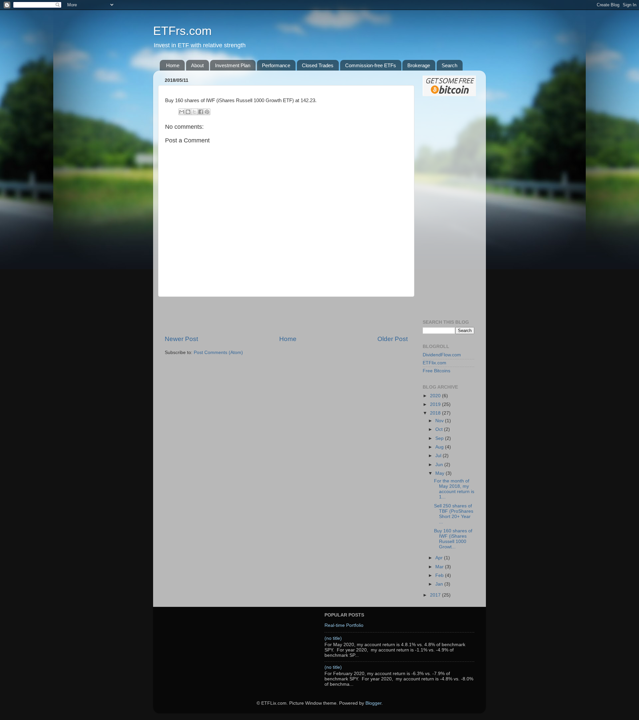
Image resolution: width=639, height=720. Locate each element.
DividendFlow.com (442, 354)
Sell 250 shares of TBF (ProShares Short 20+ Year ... (453, 514)
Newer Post (181, 338)
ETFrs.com (182, 31)
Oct (439, 429)
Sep (440, 438)
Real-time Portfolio (343, 625)
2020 (436, 395)
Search (449, 65)
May (440, 473)
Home (172, 65)
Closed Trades (317, 65)
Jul (439, 455)
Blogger (373, 703)
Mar (440, 566)
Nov (440, 420)
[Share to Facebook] (200, 111)
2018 (436, 413)
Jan (439, 584)
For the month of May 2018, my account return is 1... (454, 489)
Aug (440, 447)
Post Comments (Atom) (218, 352)
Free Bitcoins (436, 370)
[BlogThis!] (188, 111)
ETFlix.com (434, 362)
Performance (276, 65)
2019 (436, 404)
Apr (439, 557)
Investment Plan (232, 65)
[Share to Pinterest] (207, 111)
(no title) (333, 638)
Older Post (392, 338)
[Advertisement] (286, 316)
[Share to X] (194, 111)
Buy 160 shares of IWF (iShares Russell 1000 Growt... (453, 539)
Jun (439, 464)
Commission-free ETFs (370, 65)
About (197, 65)
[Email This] (181, 111)
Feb (440, 575)
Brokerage (418, 65)
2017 (436, 595)
